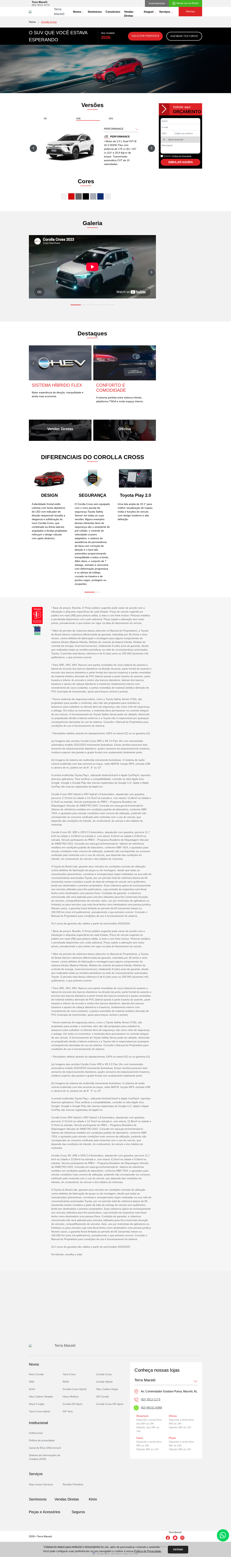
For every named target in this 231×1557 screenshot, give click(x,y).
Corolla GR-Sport (72, 1404)
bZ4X (32, 1389)
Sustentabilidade (157, 3)
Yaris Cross (69, 1374)
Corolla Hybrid (104, 1381)
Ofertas (190, 11)
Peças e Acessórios (44, 1512)
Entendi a (177, 156)
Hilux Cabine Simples (41, 1396)
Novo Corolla (36, 1374)
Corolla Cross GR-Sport (109, 1404)
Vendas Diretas (128, 13)
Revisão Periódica (73, 1484)
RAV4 (66, 1381)
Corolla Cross (104, 1374)
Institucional (35, 1432)
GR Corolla (102, 1396)
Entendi (178, 1549)
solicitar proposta (145, 36)
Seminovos (95, 11)
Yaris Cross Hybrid (39, 1411)
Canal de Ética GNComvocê (45, 1447)
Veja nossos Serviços (41, 1484)
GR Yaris (68, 1411)
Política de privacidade (42, 1440)
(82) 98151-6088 (151, 1407)
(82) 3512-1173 (40, 4)
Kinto (93, 1499)
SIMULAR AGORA (180, 162)
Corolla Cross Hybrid (74, 1389)
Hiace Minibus (71, 1396)
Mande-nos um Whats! (187, 3)
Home (32, 21)
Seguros (78, 1512)
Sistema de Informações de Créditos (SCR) (44, 1457)
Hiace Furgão (36, 1404)
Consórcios (113, 11)
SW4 (31, 1381)
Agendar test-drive (184, 36)
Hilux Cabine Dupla (107, 1389)
